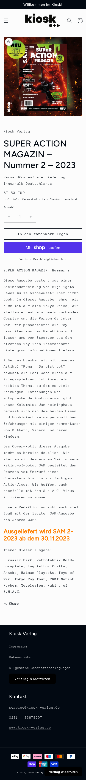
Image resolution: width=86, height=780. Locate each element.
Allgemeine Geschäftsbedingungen (40, 668)
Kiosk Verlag (36, 772)
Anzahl (9, 207)
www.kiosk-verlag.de (30, 727)
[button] (6, 20)
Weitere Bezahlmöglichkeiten (43, 259)
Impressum (18, 646)
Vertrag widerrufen (32, 679)
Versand (27, 199)
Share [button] (14, 603)
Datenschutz (20, 657)
